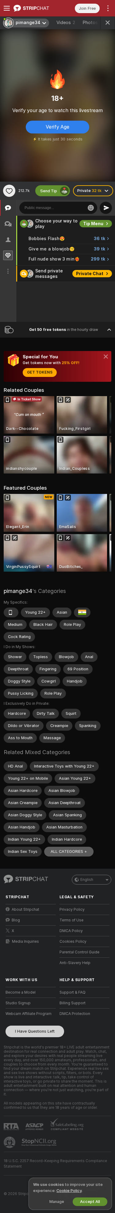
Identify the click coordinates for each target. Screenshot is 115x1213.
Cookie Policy (69, 1190)
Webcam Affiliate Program (29, 1014)
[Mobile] (11, 612)
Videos (65, 22)
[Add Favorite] (9, 191)
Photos (92, 22)
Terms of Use (71, 920)
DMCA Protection (74, 1014)
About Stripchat (25, 909)
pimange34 (18, 591)
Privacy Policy (72, 909)
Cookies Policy (72, 941)
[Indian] (82, 612)
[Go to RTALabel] (12, 1126)
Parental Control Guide (79, 952)
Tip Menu (93, 223)
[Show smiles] (90, 207)
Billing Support (72, 1003)
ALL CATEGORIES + (69, 851)
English (86, 880)
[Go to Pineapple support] (10, 1142)
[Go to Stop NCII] (39, 1142)
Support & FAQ (72, 992)
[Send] (106, 208)
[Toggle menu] (6, 8)
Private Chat (89, 273)
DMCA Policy (71, 931)
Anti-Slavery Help (74, 963)
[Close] (105, 356)
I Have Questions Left (35, 1031)
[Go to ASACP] (35, 1126)
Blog (16, 920)
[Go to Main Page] (35, 8)
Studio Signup (18, 1003)
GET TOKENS (39, 372)
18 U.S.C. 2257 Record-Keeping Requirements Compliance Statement (55, 1164)
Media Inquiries (25, 941)
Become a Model (21, 992)
